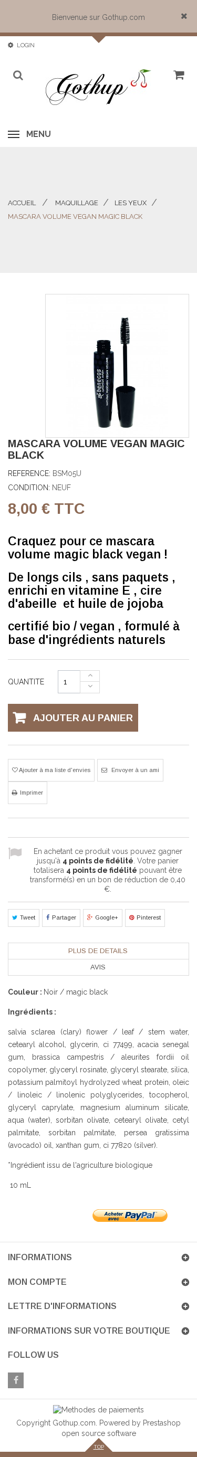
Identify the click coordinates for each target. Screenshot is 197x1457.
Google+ (106, 917)
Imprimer (31, 792)
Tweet (27, 917)
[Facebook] (16, 1380)
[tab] (98, 951)
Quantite (26, 682)
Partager (64, 917)
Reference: (29, 473)
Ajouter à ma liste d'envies (54, 770)
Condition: (29, 487)
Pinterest (149, 917)
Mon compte (37, 1281)
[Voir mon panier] (177, 79)
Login (26, 45)
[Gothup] (98, 87)
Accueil (22, 203)
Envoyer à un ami (134, 770)
